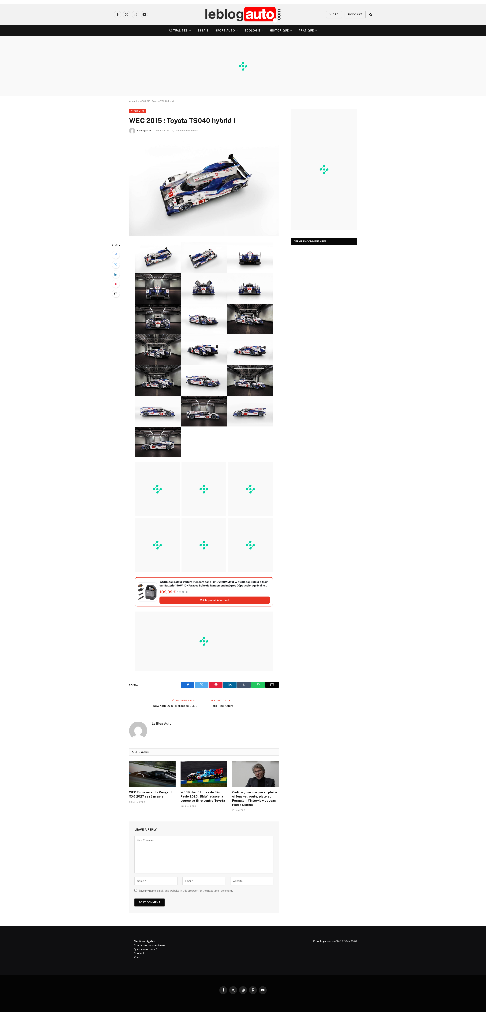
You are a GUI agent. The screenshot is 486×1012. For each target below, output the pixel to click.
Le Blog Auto (144, 130)
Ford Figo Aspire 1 (223, 705)
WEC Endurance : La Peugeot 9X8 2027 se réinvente (150, 794)
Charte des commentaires (149, 945)
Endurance (137, 111)
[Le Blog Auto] (243, 14)
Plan (137, 957)
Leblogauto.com (326, 941)
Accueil (133, 101)
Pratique (306, 30)
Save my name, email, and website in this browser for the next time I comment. (186, 890)
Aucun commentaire (187, 130)
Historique (279, 30)
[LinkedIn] (116, 274)
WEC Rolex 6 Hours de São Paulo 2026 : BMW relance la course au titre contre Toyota (203, 796)
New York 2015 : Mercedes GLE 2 (175, 705)
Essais (203, 30)
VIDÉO (334, 14)
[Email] (116, 293)
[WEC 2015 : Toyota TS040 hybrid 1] (204, 187)
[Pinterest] (116, 284)
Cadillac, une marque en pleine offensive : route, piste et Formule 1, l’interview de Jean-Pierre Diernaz (254, 798)
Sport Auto (225, 30)
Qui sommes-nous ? (146, 949)
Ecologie (252, 30)
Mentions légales (144, 941)
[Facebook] (116, 255)
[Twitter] (116, 264)
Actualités (178, 30)
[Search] (370, 14)
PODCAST (355, 14)
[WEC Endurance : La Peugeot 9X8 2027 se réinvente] (152, 774)
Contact (139, 953)
